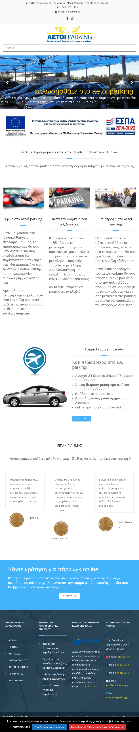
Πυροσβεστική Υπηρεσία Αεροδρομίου (51, 690)
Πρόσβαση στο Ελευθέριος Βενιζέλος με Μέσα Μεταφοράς (55, 663)
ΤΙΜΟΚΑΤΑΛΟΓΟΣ (18, 660)
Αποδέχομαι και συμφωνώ (49, 726)
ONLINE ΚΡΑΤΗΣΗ (18, 667)
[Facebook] (67, 19)
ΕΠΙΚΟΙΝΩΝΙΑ (16, 680)
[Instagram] (72, 19)
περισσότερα (81, 418)
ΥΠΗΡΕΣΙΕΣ (15, 653)
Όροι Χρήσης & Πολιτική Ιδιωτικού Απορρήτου (97, 726)
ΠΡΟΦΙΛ (13, 647)
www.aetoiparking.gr (117, 697)
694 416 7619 (122, 672)
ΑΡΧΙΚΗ (13, 640)
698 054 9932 (122, 664)
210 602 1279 (124, 656)
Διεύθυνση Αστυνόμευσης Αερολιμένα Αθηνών (54, 648)
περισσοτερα (69, 596)
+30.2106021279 (69, 7)
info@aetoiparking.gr (69, 11)
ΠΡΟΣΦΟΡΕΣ (16, 673)
